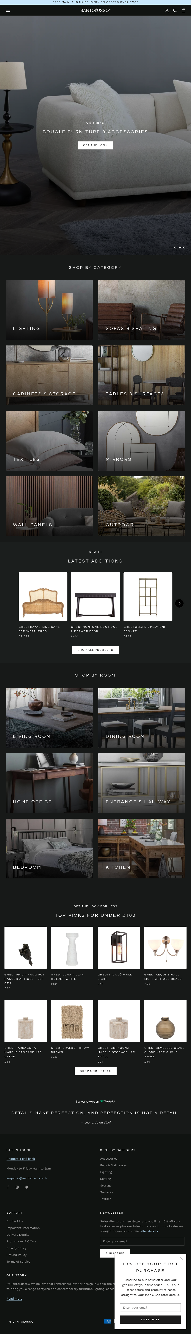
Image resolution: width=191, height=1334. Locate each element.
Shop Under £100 (95, 1071)
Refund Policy (16, 1255)
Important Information (23, 1228)
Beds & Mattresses (113, 1165)
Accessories (108, 1158)
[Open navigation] (8, 10)
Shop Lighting (117, 145)
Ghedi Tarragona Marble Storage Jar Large (23, 1052)
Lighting (106, 1172)
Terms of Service (18, 1261)
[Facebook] (8, 1186)
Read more (14, 1298)
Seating (105, 1179)
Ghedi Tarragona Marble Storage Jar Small (116, 1052)
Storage (106, 1185)
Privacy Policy (16, 1248)
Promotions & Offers (21, 1241)
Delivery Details (18, 1234)
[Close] (182, 1258)
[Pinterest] (26, 1186)
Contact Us (15, 1221)
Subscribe (150, 1319)
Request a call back (21, 1159)
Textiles (105, 1199)
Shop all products (95, 650)
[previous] (11, 603)
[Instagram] (17, 1186)
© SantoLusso (21, 1322)
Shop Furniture (74, 145)
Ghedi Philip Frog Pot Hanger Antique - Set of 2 (24, 979)
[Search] (175, 10)
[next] (179, 603)
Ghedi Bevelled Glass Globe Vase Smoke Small (164, 1052)
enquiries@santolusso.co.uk (27, 1178)
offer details (170, 1295)
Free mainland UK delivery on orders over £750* (95, 2)
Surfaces (106, 1192)
